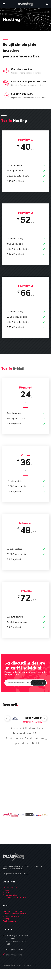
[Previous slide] (7, 718)
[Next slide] (44, 718)
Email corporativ (9, 921)
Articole (6, 890)
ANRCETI (7, 892)
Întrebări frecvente (10, 887)
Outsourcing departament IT (14, 913)
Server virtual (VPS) (11, 916)
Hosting (6, 918)
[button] (47, 4)
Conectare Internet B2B (13, 911)
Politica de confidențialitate (14, 897)
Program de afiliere (11, 895)
